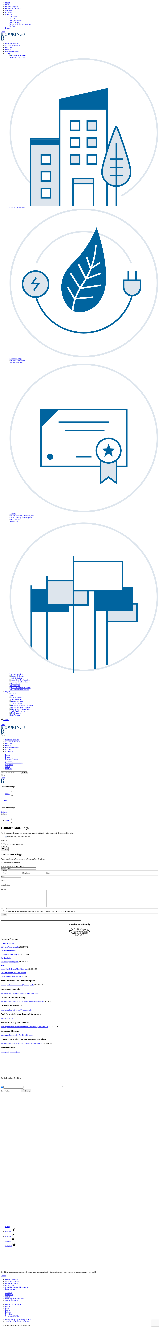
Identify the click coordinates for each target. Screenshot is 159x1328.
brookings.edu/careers (8, 1035)
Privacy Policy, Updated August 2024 (18, 1320)
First (24, 873)
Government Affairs (12, 1316)
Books (7, 1310)
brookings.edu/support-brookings (12, 1001)
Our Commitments (16, 20)
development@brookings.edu (34, 1001)
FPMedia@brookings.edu (9, 962)
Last (48, 873)
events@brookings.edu (23, 1010)
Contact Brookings (11, 1300)
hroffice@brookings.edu (24, 1035)
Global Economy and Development (17, 1287)
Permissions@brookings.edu (29, 993)
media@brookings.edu (26, 985)
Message (4, 889)
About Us (8, 14)
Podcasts (8, 1312)
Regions (8, 692)
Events (7, 5)
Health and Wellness (12, 51)
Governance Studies (12, 1281)
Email (3, 876)
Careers (12, 18)
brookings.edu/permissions (10, 993)
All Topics (8, 749)
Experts (7, 3)
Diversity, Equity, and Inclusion (20, 24)
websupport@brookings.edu (10, 1052)
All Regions (9, 751)
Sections (4, 812)
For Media (8, 12)
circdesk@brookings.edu (39, 1027)
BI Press (12, 26)
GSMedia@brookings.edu (10, 954)
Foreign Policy (10, 1285)
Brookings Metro (11, 1289)
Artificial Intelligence (12, 45)
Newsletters (9, 10)
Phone (3, 881)
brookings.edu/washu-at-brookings (13, 1043)
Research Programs (11, 6)
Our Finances (14, 22)
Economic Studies (11, 1283)
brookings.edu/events (8, 1010)
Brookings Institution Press (14, 1299)
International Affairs (12, 43)
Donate (7, 28)
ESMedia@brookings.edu (10, 947)
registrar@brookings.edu (33, 1043)
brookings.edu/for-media (9, 985)
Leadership (13, 16)
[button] (79, 845)
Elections (8, 49)
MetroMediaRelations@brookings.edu (14, 969)
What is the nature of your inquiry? (13, 866)
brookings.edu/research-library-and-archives (16, 1027)
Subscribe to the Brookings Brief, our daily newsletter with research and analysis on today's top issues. (40, 911)
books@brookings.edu (8, 1018)
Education (8, 47)
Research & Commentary (13, 8)
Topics (7, 53)
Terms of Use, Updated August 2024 (17, 1321)
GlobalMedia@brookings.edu (11, 976)
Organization (5, 885)
